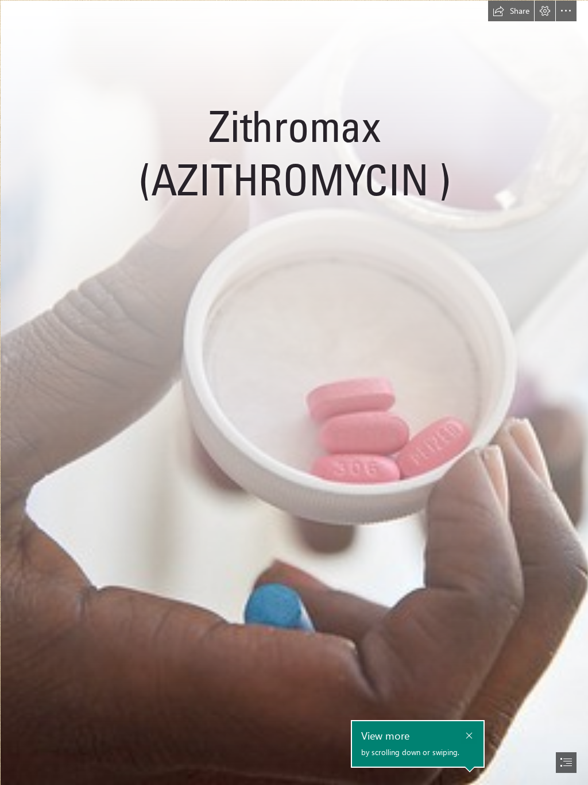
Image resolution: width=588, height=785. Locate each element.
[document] (294, 392)
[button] (511, 11)
